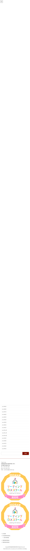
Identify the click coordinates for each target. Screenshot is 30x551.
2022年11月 (4, 432)
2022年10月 (4, 435)
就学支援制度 (6, 537)
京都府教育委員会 (5, 540)
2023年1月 (4, 427)
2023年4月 (4, 419)
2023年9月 (4, 406)
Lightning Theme (15, 548)
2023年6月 (4, 414)
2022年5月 (4, 448)
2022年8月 (4, 440)
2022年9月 (4, 438)
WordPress (9, 548)
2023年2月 (4, 425)
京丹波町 (4, 533)
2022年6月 (4, 446)
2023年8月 (4, 409)
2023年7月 (4, 411)
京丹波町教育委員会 (6, 535)
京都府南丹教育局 (5, 542)
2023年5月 (4, 417)
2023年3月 (4, 422)
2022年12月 (4, 430)
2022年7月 (4, 443)
